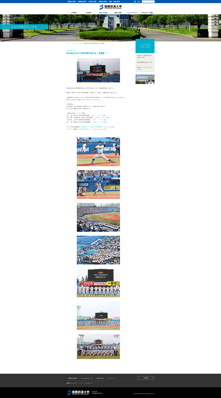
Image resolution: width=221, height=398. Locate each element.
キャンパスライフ (132, 12)
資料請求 (146, 378)
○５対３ (93, 115)
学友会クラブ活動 (147, 12)
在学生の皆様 (92, 1)
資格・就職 (117, 12)
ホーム (110, 7)
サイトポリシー (88, 383)
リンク (81, 383)
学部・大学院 (103, 12)
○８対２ (97, 117)
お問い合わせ (100, 378)
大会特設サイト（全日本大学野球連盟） (92, 127)
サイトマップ (111, 378)
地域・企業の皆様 (114, 1)
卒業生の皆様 (103, 1)
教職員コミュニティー (72, 383)
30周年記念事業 (72, 378)
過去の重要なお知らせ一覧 (144, 62)
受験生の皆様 (72, 1)
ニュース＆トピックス (77, 43)
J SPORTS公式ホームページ (86, 129)
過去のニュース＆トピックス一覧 (144, 68)
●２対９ (95, 122)
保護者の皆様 (82, 1)
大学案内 (73, 12)
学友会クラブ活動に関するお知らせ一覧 (144, 56)
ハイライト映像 (101, 115)
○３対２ (94, 119)
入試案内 (88, 12)
